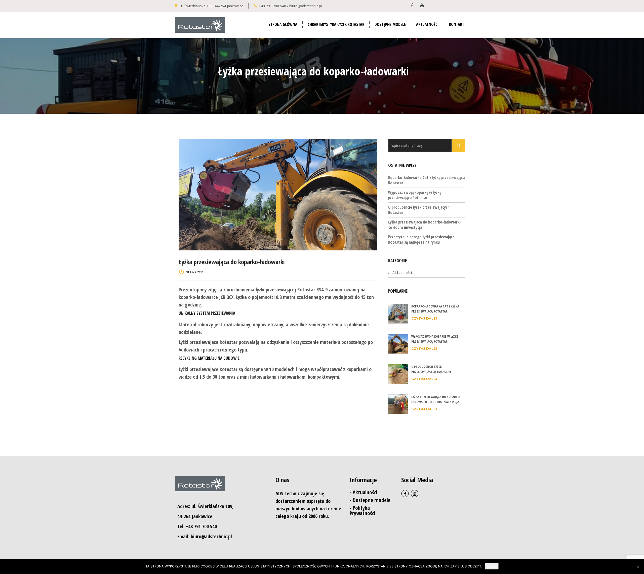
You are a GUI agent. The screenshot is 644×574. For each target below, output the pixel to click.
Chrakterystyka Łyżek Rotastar (336, 24)
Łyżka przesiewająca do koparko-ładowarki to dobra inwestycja (424, 224)
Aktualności (427, 24)
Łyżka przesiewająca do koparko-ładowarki (232, 261)
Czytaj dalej (424, 318)
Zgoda (492, 566)
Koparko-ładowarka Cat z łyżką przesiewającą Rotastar (426, 180)
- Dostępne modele (370, 500)
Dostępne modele (390, 24)
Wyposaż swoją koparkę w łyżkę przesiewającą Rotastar (414, 195)
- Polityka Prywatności (362, 510)
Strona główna (282, 24)
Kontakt (456, 24)
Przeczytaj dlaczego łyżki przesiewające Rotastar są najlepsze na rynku (421, 239)
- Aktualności (363, 492)
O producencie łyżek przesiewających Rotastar (419, 209)
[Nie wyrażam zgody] (637, 566)
